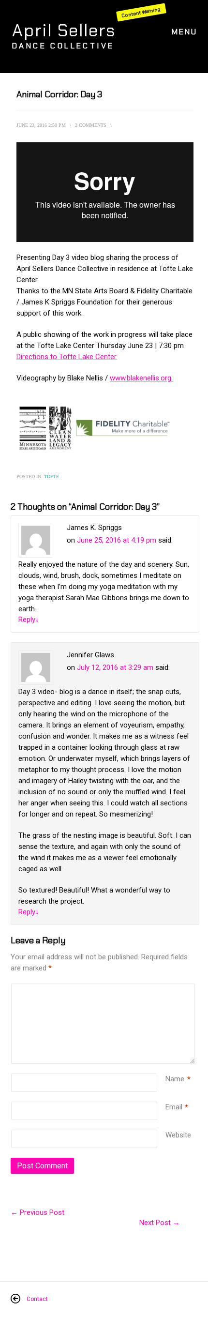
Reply (28, 619)
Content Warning (141, 12)
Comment (167, 989)
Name (174, 1079)
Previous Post (37, 1212)
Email (173, 1107)
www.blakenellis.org (141, 378)
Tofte (51, 476)
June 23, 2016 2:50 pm (41, 125)
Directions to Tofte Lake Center (66, 356)
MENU (184, 32)
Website (178, 1135)
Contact (37, 1299)
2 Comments (90, 125)
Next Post (159, 1222)
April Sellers (64, 30)
